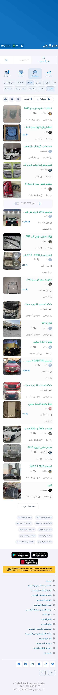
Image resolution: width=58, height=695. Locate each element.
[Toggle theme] (21, 46)
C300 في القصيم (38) (27, 536)
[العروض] (5, 99)
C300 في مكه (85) (45, 530)
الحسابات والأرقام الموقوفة (40, 629)
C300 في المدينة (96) (24, 523)
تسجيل (49, 581)
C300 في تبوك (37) (45, 542)
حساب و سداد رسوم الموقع (40, 586)
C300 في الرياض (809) (44, 517)
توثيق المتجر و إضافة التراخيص (39, 610)
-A (42, 672)
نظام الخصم (46, 624)
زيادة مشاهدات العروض (42, 595)
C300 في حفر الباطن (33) (25, 542)
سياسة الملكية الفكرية (42, 648)
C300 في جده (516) (25, 517)
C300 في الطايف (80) (27, 530)
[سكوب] (12, 99)
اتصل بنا (48, 653)
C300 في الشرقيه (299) (44, 523)
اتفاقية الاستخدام (44, 600)
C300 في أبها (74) (45, 536)
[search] (6, 60)
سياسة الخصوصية (44, 643)
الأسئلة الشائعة (45, 638)
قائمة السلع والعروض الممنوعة (38, 634)
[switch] (17, 203)
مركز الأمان (47, 614)
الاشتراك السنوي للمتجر (42, 590)
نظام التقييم (46, 619)
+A (51, 672)
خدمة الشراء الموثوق (43, 605)
